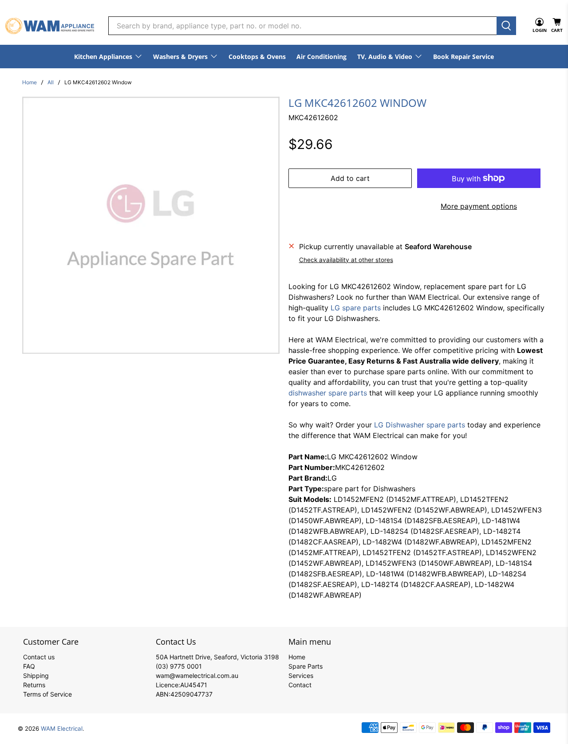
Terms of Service (47, 694)
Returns (34, 685)
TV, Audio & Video (384, 56)
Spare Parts (305, 666)
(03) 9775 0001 (179, 666)
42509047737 (191, 694)
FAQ (29, 666)
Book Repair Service (463, 56)
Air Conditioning (321, 56)
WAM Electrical (62, 728)
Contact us (39, 657)
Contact (300, 685)
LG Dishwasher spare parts (419, 424)
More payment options (479, 206)
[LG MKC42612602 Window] (151, 225)
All (50, 82)
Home (29, 82)
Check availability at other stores (346, 259)
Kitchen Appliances (103, 56)
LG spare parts (356, 307)
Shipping (36, 675)
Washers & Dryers (180, 56)
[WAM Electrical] (49, 26)
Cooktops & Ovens (257, 56)
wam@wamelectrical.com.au (197, 675)
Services (300, 675)
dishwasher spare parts (327, 392)
